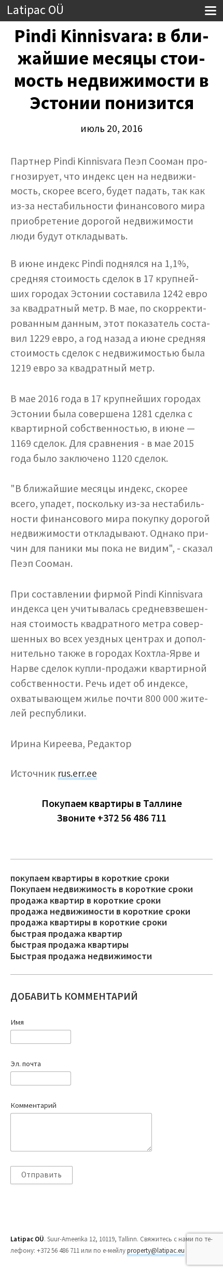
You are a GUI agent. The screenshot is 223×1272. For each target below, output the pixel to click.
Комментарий (33, 1105)
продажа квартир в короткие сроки (85, 900)
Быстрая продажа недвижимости (81, 955)
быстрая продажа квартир (66, 933)
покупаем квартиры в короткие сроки (89, 877)
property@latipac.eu (156, 1250)
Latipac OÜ (35, 10)
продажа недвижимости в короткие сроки (100, 911)
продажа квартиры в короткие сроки (88, 922)
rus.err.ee (77, 773)
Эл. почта (25, 1063)
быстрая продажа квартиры (69, 944)
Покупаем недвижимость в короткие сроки (101, 888)
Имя (17, 1022)
